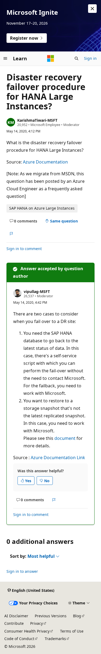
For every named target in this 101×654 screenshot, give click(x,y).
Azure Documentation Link (58, 457)
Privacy (36, 623)
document (64, 438)
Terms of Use (71, 631)
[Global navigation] (5, 58)
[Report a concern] (11, 233)
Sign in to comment (24, 248)
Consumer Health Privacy (27, 631)
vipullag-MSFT (37, 291)
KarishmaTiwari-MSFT (37, 120)
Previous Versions (51, 615)
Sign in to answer (22, 571)
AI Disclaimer (16, 615)
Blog (77, 615)
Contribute (14, 623)
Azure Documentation (45, 162)
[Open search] (76, 58)
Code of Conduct (19, 638)
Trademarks (55, 638)
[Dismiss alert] (92, 8)
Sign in (90, 58)
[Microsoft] (50, 58)
